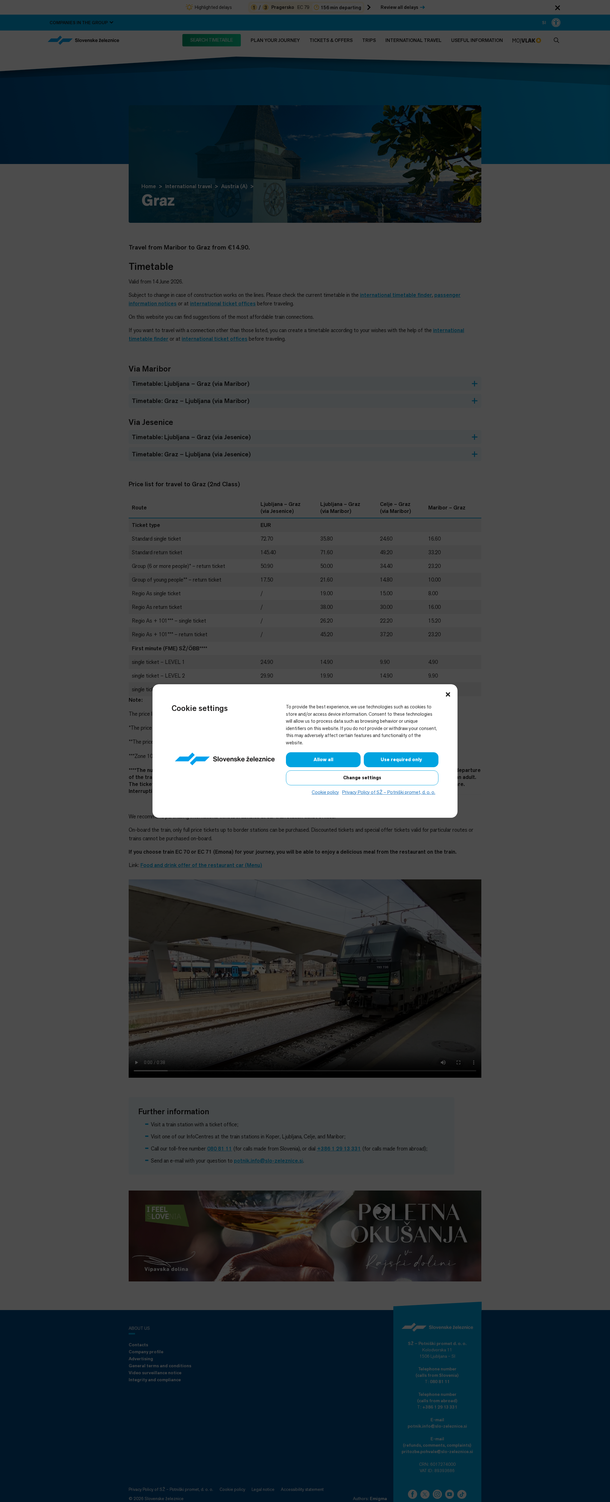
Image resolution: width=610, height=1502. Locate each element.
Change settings (362, 778)
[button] (448, 694)
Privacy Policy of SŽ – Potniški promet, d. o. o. (388, 792)
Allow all (323, 759)
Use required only (401, 759)
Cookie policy (325, 792)
